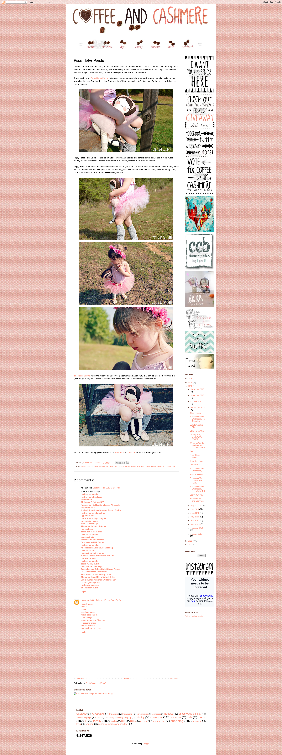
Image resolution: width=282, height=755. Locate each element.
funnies (114, 721)
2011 (190, 545)
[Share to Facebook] (125, 462)
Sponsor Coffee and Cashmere (197, 499)
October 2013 (196, 401)
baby (91, 466)
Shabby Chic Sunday (190, 714)
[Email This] (116, 462)
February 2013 (196, 528)
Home (126, 679)
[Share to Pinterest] (127, 462)
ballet (96, 466)
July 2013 (194, 509)
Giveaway (81, 714)
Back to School (196, 474)
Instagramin (127, 714)
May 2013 (194, 517)
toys (173, 466)
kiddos (133, 721)
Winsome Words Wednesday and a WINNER (197, 445)
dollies (102, 466)
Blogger (146, 743)
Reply (83, 592)
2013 (190, 386)
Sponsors (99, 718)
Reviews (168, 714)
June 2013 (195, 513)
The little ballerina (82, 376)
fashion (127, 466)
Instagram (113, 714)
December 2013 (197, 389)
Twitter (132, 452)
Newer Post (79, 679)
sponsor (197, 721)
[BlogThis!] (119, 462)
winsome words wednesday (112, 724)
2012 (190, 541)
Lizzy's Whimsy (196, 495)
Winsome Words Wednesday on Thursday (197, 419)
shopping (167, 466)
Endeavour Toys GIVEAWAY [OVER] (197, 480)
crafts (189, 717)
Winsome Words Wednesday (197, 469)
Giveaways (98, 714)
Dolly (112, 466)
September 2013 (197, 407)
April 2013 (195, 520)
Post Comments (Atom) (96, 683)
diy (86, 721)
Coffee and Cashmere (92, 462)
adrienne (85, 466)
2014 (190, 382)
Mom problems (142, 714)
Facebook (119, 452)
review (159, 466)
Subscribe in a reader (194, 616)
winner (89, 724)
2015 (190, 379)
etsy (116, 466)
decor (202, 717)
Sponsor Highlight (83, 717)
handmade (135, 466)
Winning (140, 717)
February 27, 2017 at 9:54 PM (108, 600)
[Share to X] (122, 462)
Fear (192, 451)
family (121, 466)
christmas (176, 717)
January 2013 (196, 534)
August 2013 (196, 506)
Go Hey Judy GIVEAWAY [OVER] (196, 437)
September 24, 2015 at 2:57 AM (106, 488)
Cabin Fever (195, 465)
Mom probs (156, 714)
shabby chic (159, 721)
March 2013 (195, 524)
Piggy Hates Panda (99, 78)
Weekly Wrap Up (124, 717)
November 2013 (197, 395)
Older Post (173, 679)
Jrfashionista (195, 413)
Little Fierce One (197, 431)
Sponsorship (110, 718)
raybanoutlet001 (88, 600)
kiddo (123, 721)
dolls (107, 466)
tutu (76, 469)
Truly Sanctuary (196, 461)
